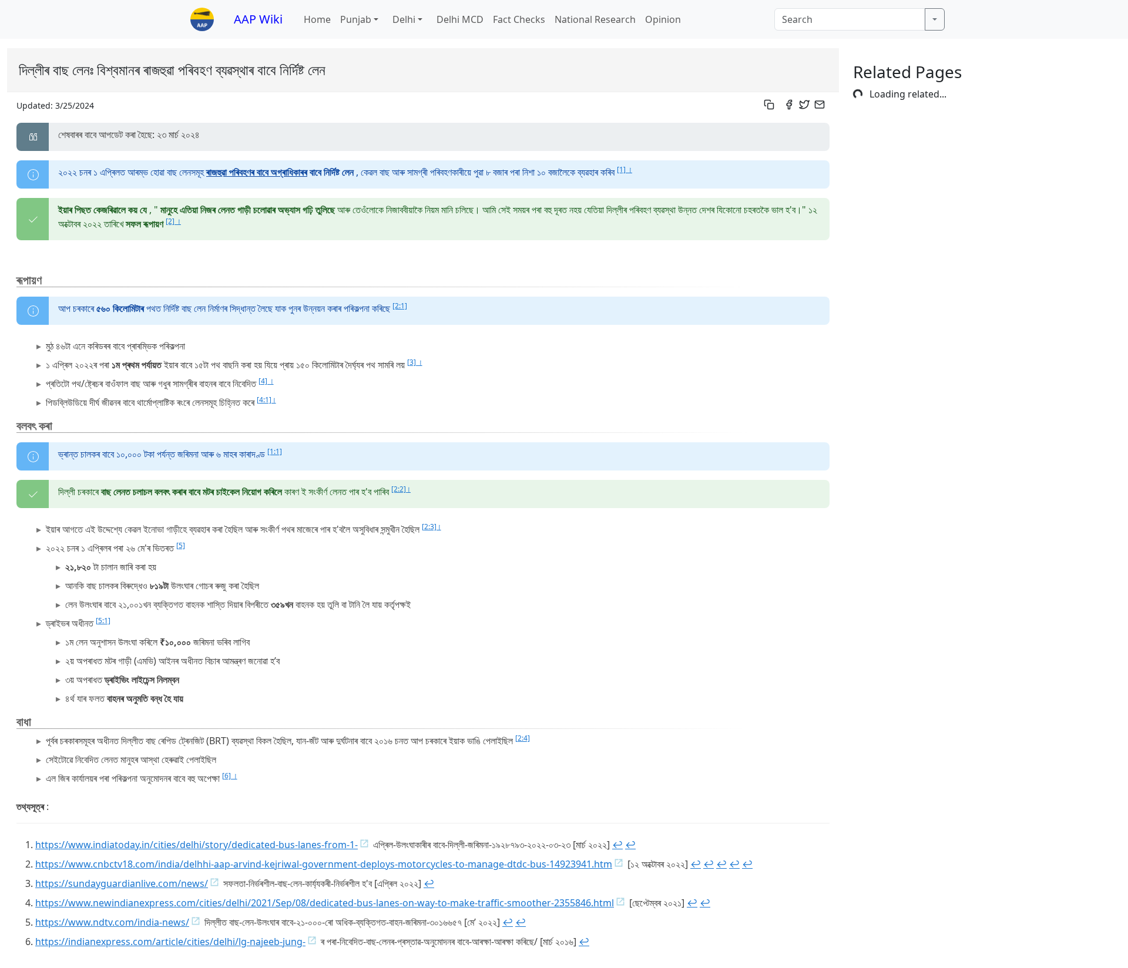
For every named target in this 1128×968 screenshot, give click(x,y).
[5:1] (103, 621)
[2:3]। (431, 527)
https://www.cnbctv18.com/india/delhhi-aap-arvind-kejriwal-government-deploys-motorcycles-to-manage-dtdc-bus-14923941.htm (323, 864)
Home (317, 19)
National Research (595, 19)
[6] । (229, 776)
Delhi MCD (460, 19)
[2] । (173, 221)
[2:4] (522, 738)
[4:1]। (266, 400)
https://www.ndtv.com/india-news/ (112, 922)
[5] (180, 545)
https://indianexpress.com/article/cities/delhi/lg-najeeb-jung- (170, 941)
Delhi (403, 19)
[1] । (624, 169)
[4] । (266, 381)
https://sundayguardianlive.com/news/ (121, 883)
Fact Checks (519, 19)
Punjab (355, 19)
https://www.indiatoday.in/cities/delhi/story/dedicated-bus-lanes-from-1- (196, 844)
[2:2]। (401, 489)
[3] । (414, 362)
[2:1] (399, 306)
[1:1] (274, 451)
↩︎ (617, 844)
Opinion (663, 19)
